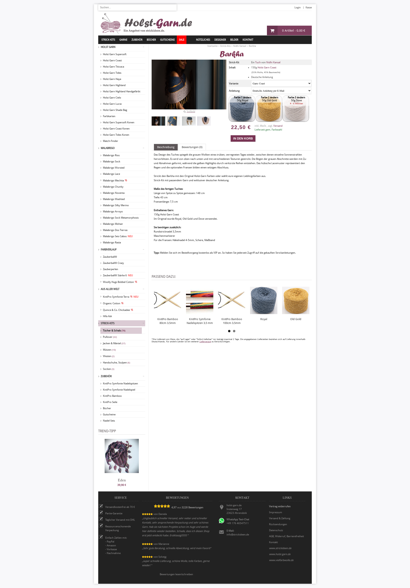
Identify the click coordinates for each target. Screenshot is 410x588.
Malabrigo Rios (111, 155)
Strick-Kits (108, 39)
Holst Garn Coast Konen (116, 128)
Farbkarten (109, 116)
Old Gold (295, 319)
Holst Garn (108, 47)
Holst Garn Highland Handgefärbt (121, 91)
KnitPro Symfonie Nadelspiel (119, 389)
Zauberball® (110, 256)
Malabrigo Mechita (113, 180)
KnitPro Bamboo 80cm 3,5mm (167, 321)
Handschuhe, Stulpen (116, 362)
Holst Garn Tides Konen (116, 134)
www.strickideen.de (280, 548)
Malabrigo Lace (111, 173)
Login (297, 7)
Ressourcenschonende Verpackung (118, 528)
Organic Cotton (111, 303)
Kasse (309, 7)
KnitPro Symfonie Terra (120, 296)
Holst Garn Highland (114, 85)
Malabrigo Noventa (113, 192)
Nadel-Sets (109, 420)
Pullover (110, 336)
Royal (263, 319)
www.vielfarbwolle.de (281, 560)
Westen (108, 356)
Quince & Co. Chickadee (116, 310)
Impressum (275, 512)
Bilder (234, 39)
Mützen (109, 349)
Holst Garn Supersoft (114, 54)
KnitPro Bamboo (112, 395)
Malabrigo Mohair (113, 223)
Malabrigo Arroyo (113, 211)
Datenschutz (276, 530)
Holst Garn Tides (112, 72)
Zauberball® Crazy (113, 263)
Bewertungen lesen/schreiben (176, 574)
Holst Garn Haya (112, 79)
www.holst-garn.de (279, 554)
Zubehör (106, 376)
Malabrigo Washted (114, 199)
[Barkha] (158, 121)
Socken (108, 369)
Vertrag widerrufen (280, 506)
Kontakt (248, 39)
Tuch (258, 62)
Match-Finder (110, 141)
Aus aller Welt (110, 289)
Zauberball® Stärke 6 (118, 275)
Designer (220, 39)
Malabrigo (108, 148)
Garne (123, 39)
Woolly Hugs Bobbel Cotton (118, 282)
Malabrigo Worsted (113, 167)
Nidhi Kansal (273, 62)
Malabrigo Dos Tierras (115, 230)
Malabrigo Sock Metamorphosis (121, 217)
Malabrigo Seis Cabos (118, 236)
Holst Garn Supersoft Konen (118, 122)
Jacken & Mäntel (114, 343)
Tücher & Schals (114, 330)
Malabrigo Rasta (112, 242)
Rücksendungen (278, 524)
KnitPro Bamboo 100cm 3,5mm (231, 321)
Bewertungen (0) (192, 147)
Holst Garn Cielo (112, 97)
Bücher (107, 408)
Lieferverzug (205, 341)
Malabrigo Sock (111, 161)
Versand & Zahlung (279, 518)
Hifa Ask (107, 316)
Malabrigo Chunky (113, 186)
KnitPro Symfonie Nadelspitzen (120, 383)
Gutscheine (109, 414)
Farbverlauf (109, 249)
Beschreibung (165, 147)
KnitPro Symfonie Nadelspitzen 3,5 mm (200, 321)
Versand (278, 125)
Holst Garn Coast (112, 60)
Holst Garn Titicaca (113, 66)
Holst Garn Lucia (112, 103)
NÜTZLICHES (203, 39)
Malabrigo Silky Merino (116, 205)
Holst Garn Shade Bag (115, 110)
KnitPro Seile (110, 402)
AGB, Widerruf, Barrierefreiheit (286, 536)
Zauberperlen (110, 269)
